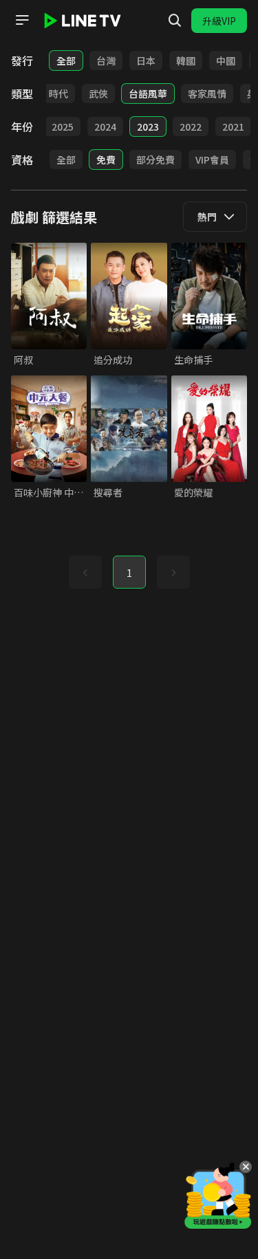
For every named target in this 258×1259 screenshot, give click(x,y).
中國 (225, 60)
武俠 (98, 93)
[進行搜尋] (174, 20)
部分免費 (155, 159)
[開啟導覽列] (22, 20)
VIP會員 (212, 159)
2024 (105, 126)
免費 (106, 159)
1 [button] (129, 573)
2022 (191, 126)
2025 (63, 126)
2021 (233, 126)
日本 (145, 60)
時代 (58, 93)
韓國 (185, 60)
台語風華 (148, 93)
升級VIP (219, 21)
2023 (148, 126)
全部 (66, 60)
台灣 (106, 60)
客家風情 (207, 93)
